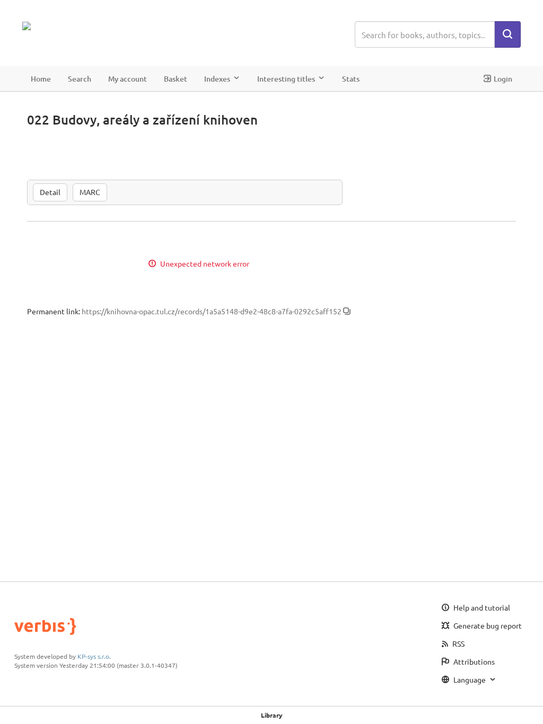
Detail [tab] (50, 192)
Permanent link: (53, 311)
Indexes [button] (217, 79)
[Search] (507, 34)
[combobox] (425, 34)
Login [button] (503, 79)
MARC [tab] (90, 192)
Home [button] (41, 79)
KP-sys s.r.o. (94, 656)
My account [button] (127, 79)
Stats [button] (351, 79)
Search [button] (79, 79)
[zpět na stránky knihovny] (68, 26)
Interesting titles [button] (286, 79)
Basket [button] (175, 79)
